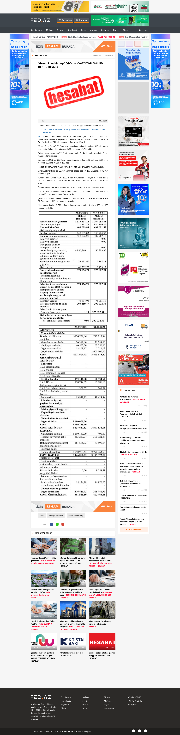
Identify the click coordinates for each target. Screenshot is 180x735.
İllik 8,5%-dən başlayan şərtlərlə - (55, 37)
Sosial (83, 30)
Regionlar (105, 30)
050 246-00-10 (135, 701)
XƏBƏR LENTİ (129, 390)
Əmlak (116, 30)
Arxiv (85, 708)
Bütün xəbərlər (133, 529)
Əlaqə (63, 708)
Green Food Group (76, 515)
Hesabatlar (109, 55)
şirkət (42, 515)
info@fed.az (133, 704)
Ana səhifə (97, 55)
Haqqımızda (109, 708)
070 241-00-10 (134, 697)
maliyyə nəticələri (56, 515)
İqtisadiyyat (71, 30)
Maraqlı (93, 30)
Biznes (60, 30)
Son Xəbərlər (36, 30)
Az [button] (146, 30)
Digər (125, 30)
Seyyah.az (67, 20)
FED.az (41, 137)
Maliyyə (49, 30)
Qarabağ (83, 20)
